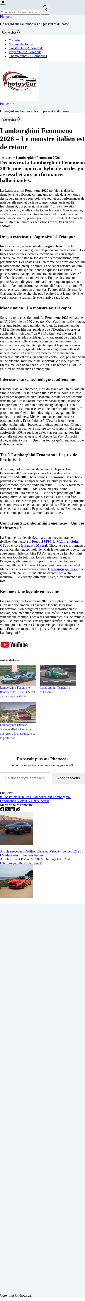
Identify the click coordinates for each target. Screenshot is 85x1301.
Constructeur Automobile (26, 48)
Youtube (14, 40)
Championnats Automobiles (28, 56)
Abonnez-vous (68, 778)
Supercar (41, 801)
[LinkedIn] (13, 810)
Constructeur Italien (15, 797)
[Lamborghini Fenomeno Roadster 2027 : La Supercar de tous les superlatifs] (18, 675)
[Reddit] (18, 810)
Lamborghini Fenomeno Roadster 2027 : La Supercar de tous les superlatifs (17, 692)
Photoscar (7, 16)
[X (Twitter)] (7, 810)
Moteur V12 (24, 801)
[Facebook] (2, 810)
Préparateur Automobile (25, 52)
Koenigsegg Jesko (64, 569)
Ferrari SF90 (41, 541)
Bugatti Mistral (35, 545)
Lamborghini (40, 797)
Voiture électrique (21, 44)
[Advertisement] (42, 1097)
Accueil (7, 158)
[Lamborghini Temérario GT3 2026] (58, 675)
